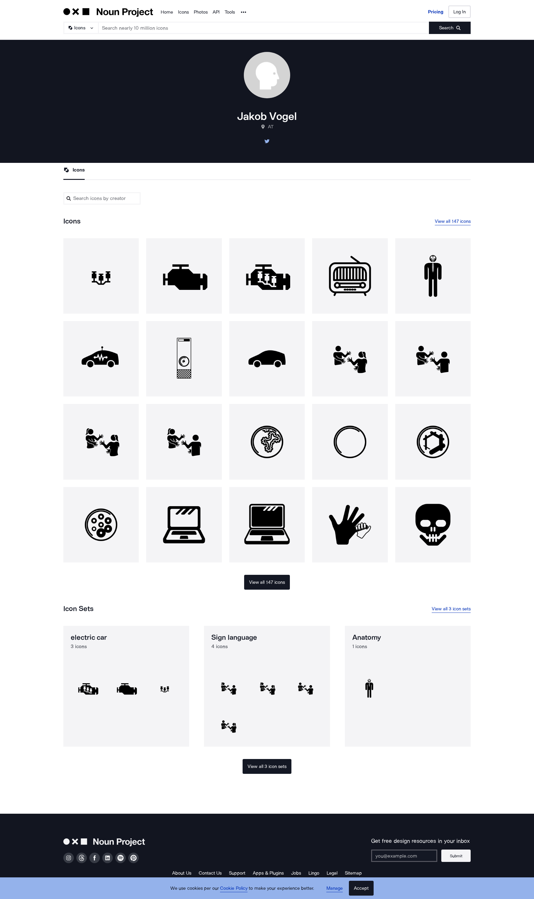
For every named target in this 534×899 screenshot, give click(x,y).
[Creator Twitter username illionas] (267, 143)
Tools (230, 12)
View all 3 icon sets (451, 609)
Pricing (435, 12)
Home (167, 12)
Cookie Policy (234, 888)
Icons (183, 12)
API (216, 12)
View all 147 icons (453, 221)
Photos (201, 12)
